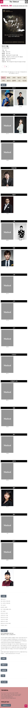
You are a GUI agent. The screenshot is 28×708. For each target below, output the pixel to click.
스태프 (13, 77)
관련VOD (14, 80)
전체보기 (3, 77)
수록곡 (3, 80)
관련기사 (9, 80)
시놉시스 (19, 77)
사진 (19, 80)
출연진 (8, 77)
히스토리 (24, 80)
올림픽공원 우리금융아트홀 (12, 55)
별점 (24, 77)
